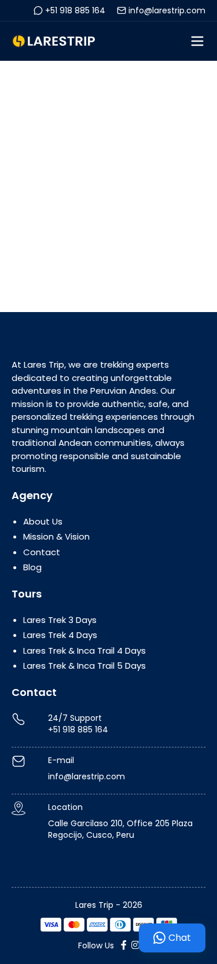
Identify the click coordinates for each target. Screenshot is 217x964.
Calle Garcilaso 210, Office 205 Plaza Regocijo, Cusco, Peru (120, 829)
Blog (32, 567)
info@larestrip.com (166, 10)
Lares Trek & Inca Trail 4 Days (84, 650)
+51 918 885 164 (75, 10)
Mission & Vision (56, 536)
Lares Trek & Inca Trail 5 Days (84, 665)
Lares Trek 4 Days (60, 635)
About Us (42, 521)
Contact (41, 552)
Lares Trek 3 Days (60, 620)
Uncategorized (84, 186)
